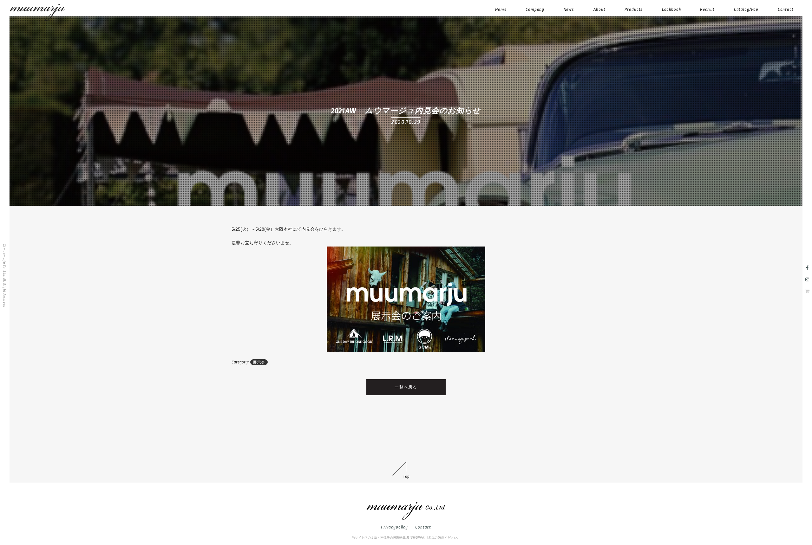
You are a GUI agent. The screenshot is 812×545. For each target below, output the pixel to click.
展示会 (259, 362)
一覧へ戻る (406, 387)
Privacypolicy (394, 527)
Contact (423, 527)
